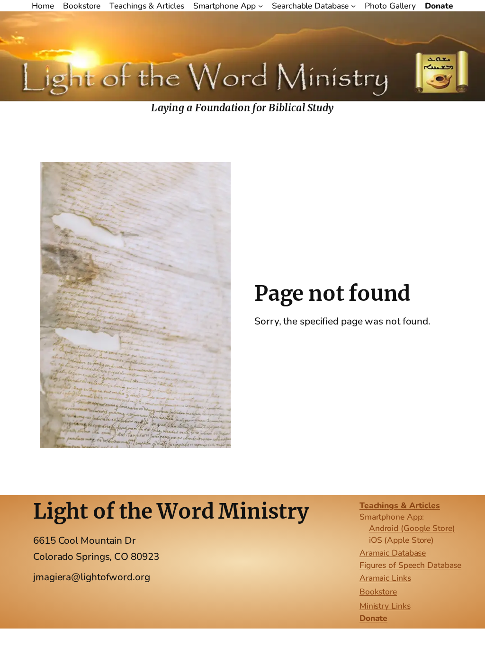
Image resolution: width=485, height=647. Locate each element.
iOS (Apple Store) (401, 540)
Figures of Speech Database (410, 565)
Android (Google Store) (412, 528)
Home (43, 5)
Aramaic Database (392, 552)
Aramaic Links (385, 578)
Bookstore (378, 591)
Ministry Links (385, 605)
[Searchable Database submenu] (353, 5)
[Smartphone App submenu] (260, 5)
